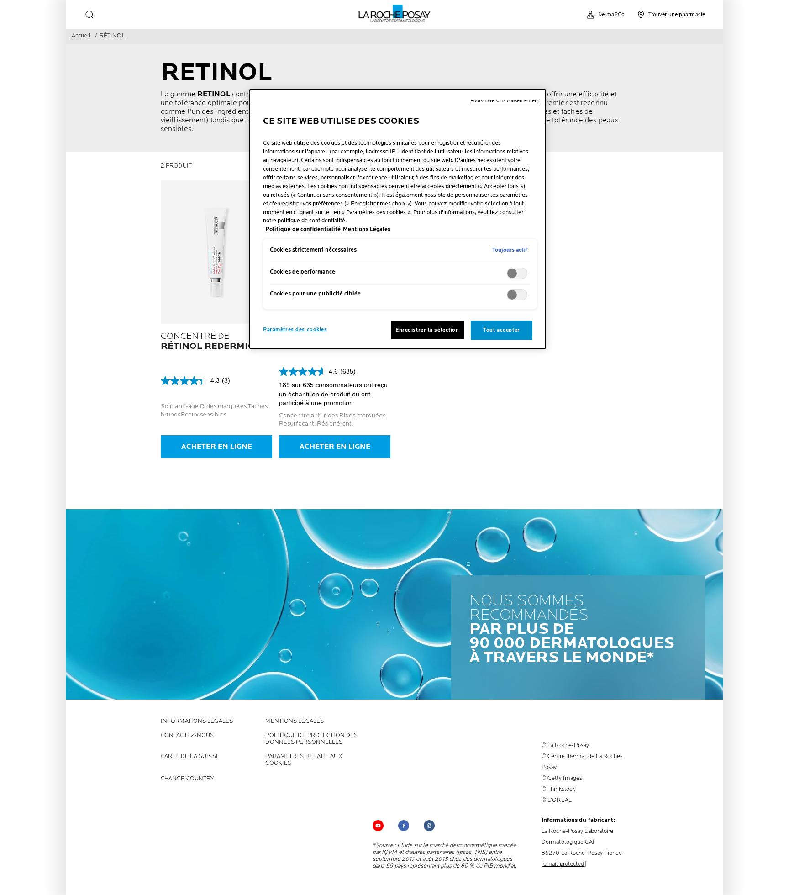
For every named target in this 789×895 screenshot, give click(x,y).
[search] (89, 14)
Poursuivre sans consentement (504, 101)
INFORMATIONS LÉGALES (197, 721)
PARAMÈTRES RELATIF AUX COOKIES (303, 760)
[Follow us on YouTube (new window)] (378, 825)
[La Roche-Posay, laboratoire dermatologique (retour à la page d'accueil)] (395, 14)
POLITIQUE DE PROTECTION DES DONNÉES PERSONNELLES (311, 739)
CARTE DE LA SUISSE (190, 756)
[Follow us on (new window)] (403, 825)
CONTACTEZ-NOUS (187, 735)
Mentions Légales (294, 721)
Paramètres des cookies (295, 329)
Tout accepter (501, 330)
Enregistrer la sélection (427, 330)
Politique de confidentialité (303, 229)
